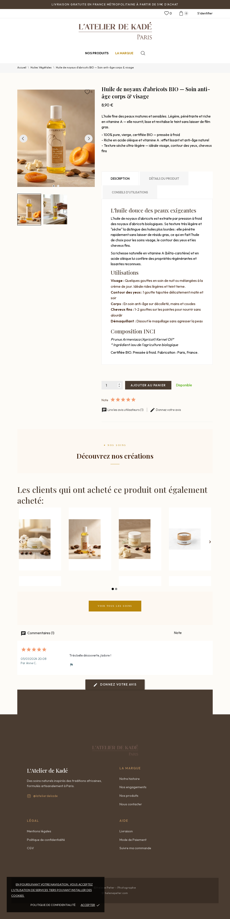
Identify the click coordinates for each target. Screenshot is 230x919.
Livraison (126, 831)
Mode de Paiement (132, 840)
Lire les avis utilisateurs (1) (125, 410)
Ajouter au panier (148, 385)
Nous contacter (130, 804)
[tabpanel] (56, 138)
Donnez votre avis (168, 410)
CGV (30, 848)
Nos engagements (132, 787)
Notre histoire (129, 779)
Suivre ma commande (135, 848)
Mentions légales (39, 831)
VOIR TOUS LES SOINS (115, 606)
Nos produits (96, 53)
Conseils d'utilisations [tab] (130, 192)
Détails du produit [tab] (164, 178)
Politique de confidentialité (53, 905)
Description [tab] (120, 178)
